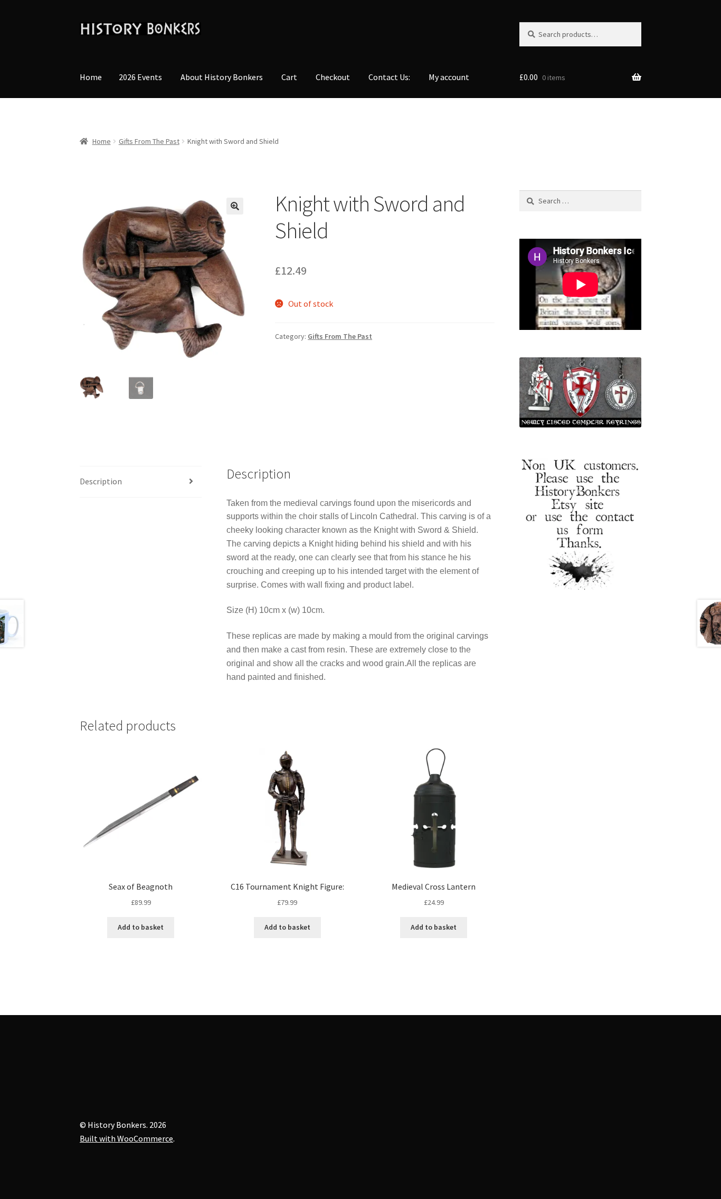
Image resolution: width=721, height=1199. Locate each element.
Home (91, 77)
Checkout (333, 77)
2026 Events (140, 77)
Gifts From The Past (149, 141)
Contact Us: (389, 77)
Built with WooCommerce (126, 1138)
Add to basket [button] (141, 927)
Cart (289, 77)
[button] (234, 206)
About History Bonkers (222, 77)
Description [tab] (101, 481)
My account (449, 77)
